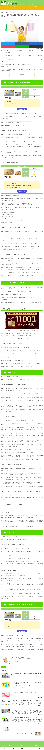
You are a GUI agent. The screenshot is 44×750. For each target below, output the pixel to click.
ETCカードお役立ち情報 (22, 743)
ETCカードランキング (7, 745)
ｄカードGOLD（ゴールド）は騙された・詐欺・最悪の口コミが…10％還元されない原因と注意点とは (22, 363)
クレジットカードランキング (22, 745)
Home (8, 743)
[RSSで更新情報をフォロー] (12, 663)
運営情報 (36, 745)
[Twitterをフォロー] (9, 663)
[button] (41, 350)
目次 (21, 74)
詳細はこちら (22, 109)
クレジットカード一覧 (36, 743)
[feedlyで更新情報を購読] (11, 663)
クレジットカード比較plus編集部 (16, 657)
